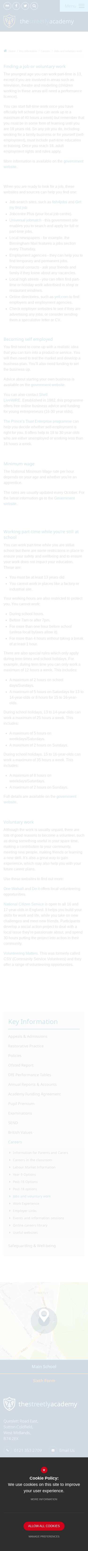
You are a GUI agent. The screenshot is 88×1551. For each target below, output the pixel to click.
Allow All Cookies (44, 1526)
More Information (44, 1499)
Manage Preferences (44, 1536)
